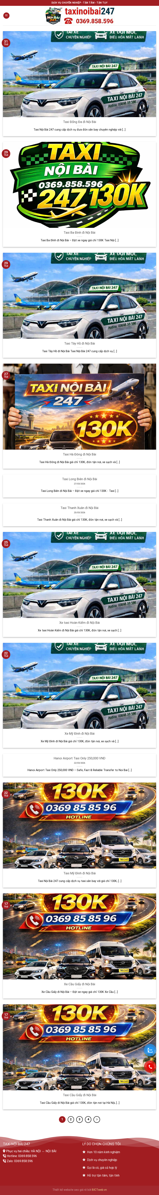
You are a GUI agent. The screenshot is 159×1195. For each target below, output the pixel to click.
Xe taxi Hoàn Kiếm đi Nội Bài (79, 623)
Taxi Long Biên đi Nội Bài (79, 479)
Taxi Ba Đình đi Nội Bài (79, 232)
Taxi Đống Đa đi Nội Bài (79, 122)
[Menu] (6, 15)
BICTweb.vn (99, 1189)
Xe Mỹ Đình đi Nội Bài (80, 733)
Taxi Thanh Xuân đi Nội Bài (79, 508)
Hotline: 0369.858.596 (22, 1156)
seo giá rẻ (80, 1189)
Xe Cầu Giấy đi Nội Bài (79, 984)
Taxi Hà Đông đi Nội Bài (79, 454)
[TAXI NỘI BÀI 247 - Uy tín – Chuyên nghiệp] (79, 15)
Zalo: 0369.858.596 (20, 1161)
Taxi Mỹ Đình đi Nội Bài (79, 873)
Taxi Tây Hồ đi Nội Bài (79, 343)
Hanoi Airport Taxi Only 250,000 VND (79, 758)
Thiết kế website (62, 1189)
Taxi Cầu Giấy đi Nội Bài (79, 1095)
